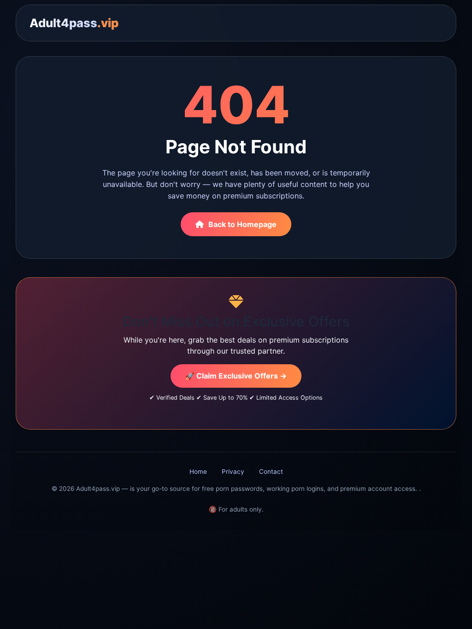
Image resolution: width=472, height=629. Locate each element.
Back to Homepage (242, 224)
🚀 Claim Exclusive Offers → (236, 375)
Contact (271, 471)
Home (198, 471)
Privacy (233, 471)
